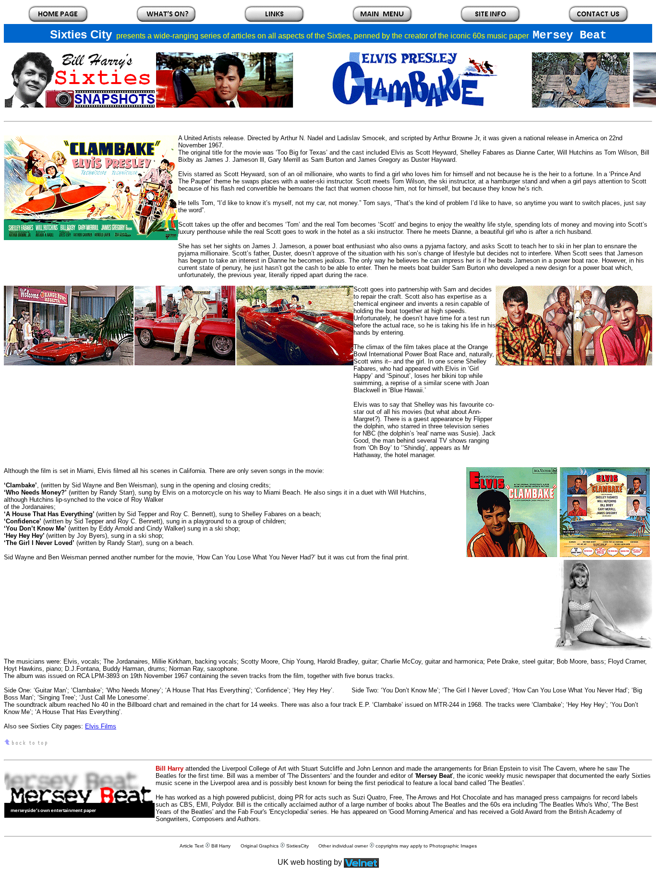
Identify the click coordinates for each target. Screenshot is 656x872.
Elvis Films (100, 726)
